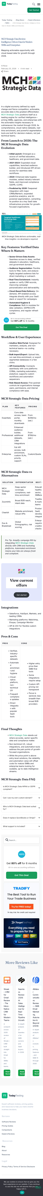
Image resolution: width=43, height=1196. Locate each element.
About (4, 1150)
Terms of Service (19, 1167)
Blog (3, 1146)
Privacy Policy (7, 1167)
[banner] (21, 323)
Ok (22, 1192)
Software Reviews (9, 1122)
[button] (38, 4)
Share (5, 71)
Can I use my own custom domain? (17, 798)
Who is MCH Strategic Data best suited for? (19, 807)
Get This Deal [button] (21, 327)
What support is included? (14, 826)
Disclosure (31, 1167)
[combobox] (21, 840)
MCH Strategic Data (10, 114)
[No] (38, 1187)
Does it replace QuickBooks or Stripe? (19, 818)
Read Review (8, 1073)
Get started (22, 595)
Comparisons (7, 1130)
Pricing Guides (7, 1126)
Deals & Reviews (8, 1134)
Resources (6, 1155)
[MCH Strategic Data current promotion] (21, 582)
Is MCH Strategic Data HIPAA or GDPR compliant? (19, 787)
